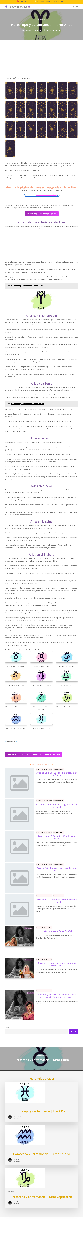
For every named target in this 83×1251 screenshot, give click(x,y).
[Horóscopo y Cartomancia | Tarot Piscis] (41, 1102)
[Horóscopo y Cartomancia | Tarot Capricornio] (41, 1188)
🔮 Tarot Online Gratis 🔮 (17, 6)
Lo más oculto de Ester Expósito (57, 931)
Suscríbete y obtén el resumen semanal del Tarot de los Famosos (34, 754)
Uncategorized (58, 769)
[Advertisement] (41, 62)
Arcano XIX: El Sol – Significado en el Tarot (57, 837)
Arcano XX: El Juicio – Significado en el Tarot (57, 869)
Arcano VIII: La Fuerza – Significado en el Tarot (56, 774)
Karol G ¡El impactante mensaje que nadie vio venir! (57, 964)
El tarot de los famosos (44, 769)
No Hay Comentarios (53, 30)
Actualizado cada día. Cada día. (41, 2)
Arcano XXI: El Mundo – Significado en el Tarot (57, 900)
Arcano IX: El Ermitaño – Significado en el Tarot (57, 805)
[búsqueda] (73, 6)
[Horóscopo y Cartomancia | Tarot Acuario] (41, 1145)
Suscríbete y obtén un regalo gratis (41, 214)
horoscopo (41, 19)
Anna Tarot (27, 30)
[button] (77, 7)
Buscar (7, 1027)
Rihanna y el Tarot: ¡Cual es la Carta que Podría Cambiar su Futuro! (57, 995)
